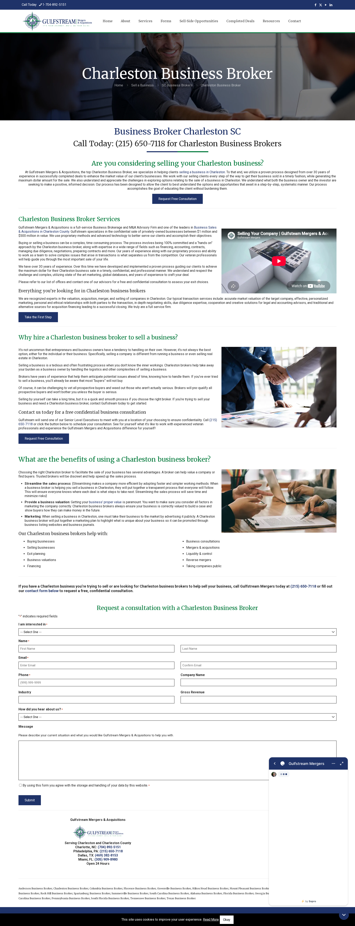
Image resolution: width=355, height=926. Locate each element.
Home (118, 85)
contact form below (42, 591)
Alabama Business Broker (206, 893)
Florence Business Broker (140, 888)
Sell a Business (142, 85)
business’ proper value (105, 502)
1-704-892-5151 (54, 5)
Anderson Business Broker (35, 888)
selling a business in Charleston (202, 172)
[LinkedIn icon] (330, 5)
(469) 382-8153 (106, 855)
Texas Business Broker (181, 898)
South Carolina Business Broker (169, 893)
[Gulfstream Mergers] (308, 831)
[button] (344, 915)
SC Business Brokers (177, 85)
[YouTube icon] (325, 5)
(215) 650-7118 (140, 143)
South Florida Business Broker (110, 898)
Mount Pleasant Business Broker (250, 888)
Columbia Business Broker (106, 888)
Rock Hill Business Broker (56, 893)
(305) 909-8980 (106, 859)
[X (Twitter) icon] (320, 5)
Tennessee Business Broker (147, 898)
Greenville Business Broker (174, 888)
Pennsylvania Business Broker (71, 898)
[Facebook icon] (315, 5)
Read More (211, 919)
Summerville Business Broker (130, 893)
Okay (226, 920)
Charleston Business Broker (70, 888)
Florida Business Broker (238, 893)
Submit (30, 800)
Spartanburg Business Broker (92, 893)
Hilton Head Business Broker (210, 888)
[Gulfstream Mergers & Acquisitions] (57, 21)
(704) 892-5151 (109, 847)
